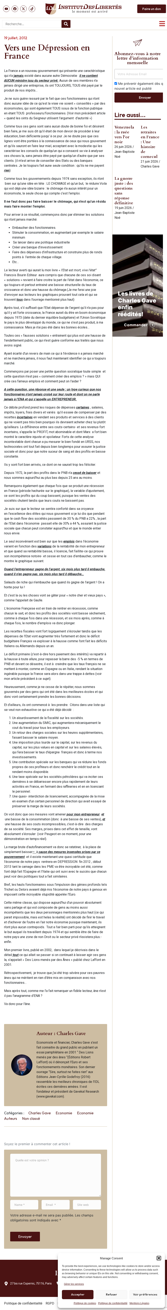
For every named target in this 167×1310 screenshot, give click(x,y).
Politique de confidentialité (112, 1303)
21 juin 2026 (149, 161)
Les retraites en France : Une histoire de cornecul (150, 141)
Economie (64, 1113)
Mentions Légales (139, 1303)
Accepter (78, 1294)
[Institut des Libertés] (83, 9)
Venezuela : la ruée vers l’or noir (124, 134)
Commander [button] (136, 325)
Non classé (31, 1118)
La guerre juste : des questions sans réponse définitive (123, 191)
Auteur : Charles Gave (61, 1033)
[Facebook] (15, 9)
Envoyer (25, 1236)
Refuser (111, 1294)
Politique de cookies (85, 1303)
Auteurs (10, 1118)
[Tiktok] (32, 9)
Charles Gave (39, 1113)
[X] (23, 9)
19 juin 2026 (123, 208)
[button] (159, 1258)
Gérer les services (74, 1284)
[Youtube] (6, 9)
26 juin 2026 (123, 147)
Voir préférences (145, 1294)
